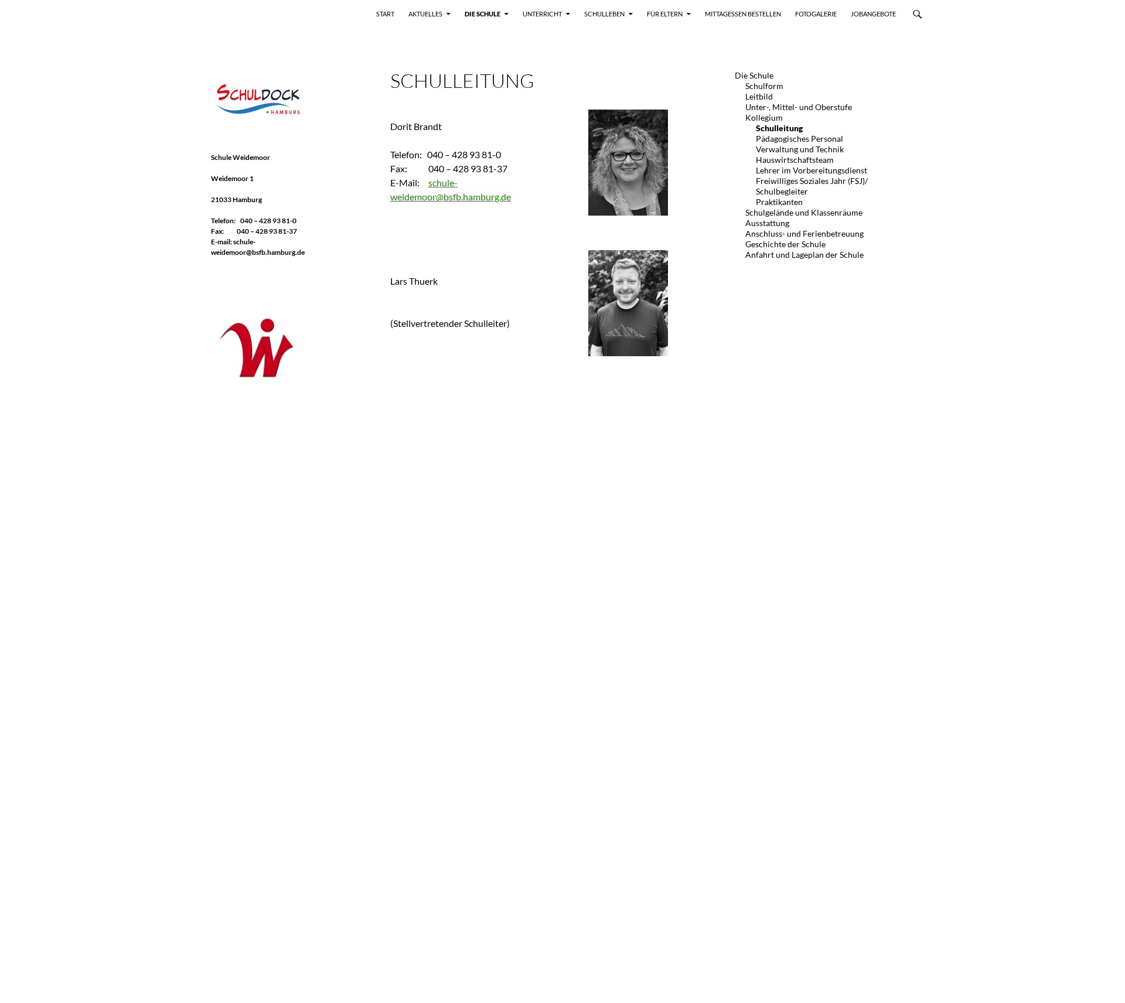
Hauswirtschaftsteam (795, 160)
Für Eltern (665, 14)
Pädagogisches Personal (799, 139)
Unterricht (542, 14)
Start (385, 14)
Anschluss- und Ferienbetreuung (804, 233)
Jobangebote (873, 14)
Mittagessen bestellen (743, 14)
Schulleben (604, 14)
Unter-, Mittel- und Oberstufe (798, 107)
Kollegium (764, 117)
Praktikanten (779, 202)
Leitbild (759, 96)
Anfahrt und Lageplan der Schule (804, 255)
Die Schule (482, 14)
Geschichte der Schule (785, 244)
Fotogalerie (816, 14)
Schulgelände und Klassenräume (803, 212)
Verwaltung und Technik (800, 149)
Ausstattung (767, 223)
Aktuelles (425, 14)
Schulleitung (779, 128)
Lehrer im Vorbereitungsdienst (811, 170)
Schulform (764, 86)
